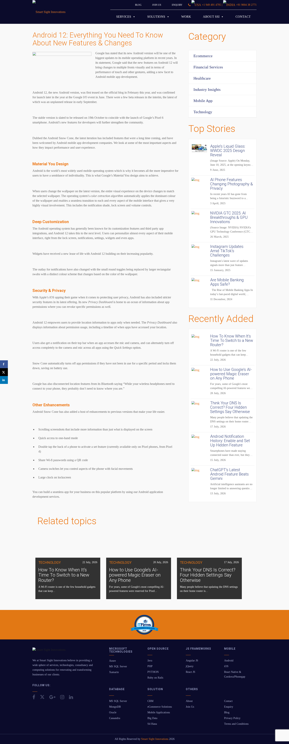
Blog (138, 5)
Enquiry (177, 5)
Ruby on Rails (155, 677)
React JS (190, 671)
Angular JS (192, 660)
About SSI (211, 16)
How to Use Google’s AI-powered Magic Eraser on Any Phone (135, 575)
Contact (243, 16)
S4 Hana (152, 723)
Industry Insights (207, 89)
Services (123, 16)
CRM (150, 701)
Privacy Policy (232, 718)
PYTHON (153, 671)
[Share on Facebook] (4, 364)
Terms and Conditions (236, 723)
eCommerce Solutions (159, 706)
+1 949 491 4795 (211, 4)
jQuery (189, 666)
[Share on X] (4, 372)
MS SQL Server (118, 666)
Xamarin (114, 672)
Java (149, 660)
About (189, 701)
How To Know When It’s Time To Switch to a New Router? (63, 575)
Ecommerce (203, 56)
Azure (112, 660)
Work (186, 16)
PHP (150, 666)
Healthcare (202, 78)
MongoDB (115, 706)
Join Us (156, 5)
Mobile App (203, 100)
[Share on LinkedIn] (4, 380)
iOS (226, 666)
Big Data (152, 718)
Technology (202, 112)
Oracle (112, 712)
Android (228, 660)
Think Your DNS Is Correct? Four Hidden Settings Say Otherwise (207, 575)
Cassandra (114, 718)
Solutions (156, 16)
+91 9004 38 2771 (246, 4)
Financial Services (208, 67)
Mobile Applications (158, 712)
